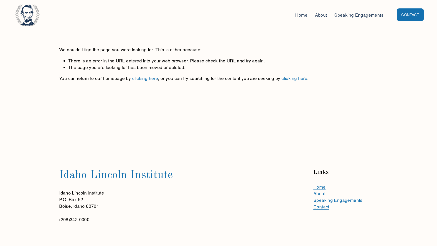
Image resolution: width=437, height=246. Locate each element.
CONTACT (410, 14)
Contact (321, 206)
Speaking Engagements (359, 15)
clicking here (145, 78)
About (321, 15)
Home (301, 15)
